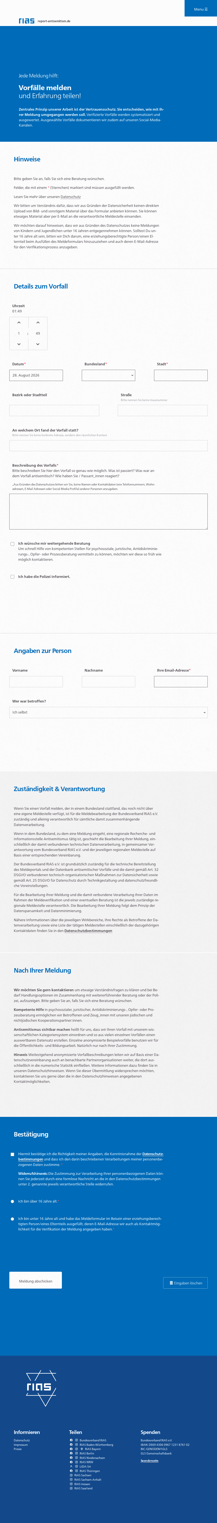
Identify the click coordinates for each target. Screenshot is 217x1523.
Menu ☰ (201, 9)
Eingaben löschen (188, 1283)
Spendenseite (149, 1460)
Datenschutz (71, 197)
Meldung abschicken (35, 1281)
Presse (18, 1449)
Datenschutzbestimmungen (88, 931)
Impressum (21, 1444)
